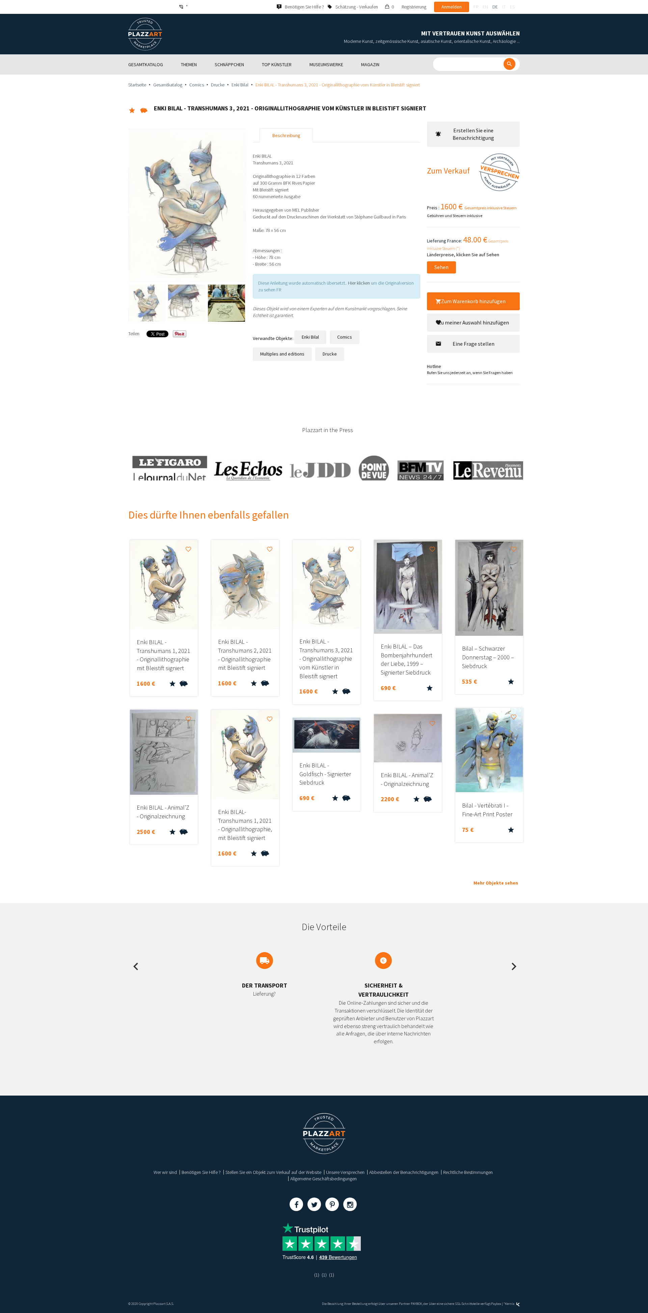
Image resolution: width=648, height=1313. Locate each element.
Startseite (137, 85)
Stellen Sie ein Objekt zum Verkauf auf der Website (273, 1172)
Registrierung (414, 7)
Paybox (496, 1304)
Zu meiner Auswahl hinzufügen (473, 322)
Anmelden (451, 7)
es (512, 7)
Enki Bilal (240, 85)
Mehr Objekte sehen (496, 883)
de (495, 7)
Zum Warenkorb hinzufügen (473, 301)
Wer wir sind (165, 1172)
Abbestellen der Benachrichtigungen (403, 1172)
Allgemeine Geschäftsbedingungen (323, 1179)
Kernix (510, 1304)
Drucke (217, 85)
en (485, 7)
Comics (196, 85)
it (504, 7)
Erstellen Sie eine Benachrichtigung (473, 134)
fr (476, 7)
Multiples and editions (282, 354)
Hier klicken (359, 283)
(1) (316, 1275)
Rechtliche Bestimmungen (468, 1172)
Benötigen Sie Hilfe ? (201, 1172)
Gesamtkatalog (167, 85)
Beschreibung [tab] (286, 135)
